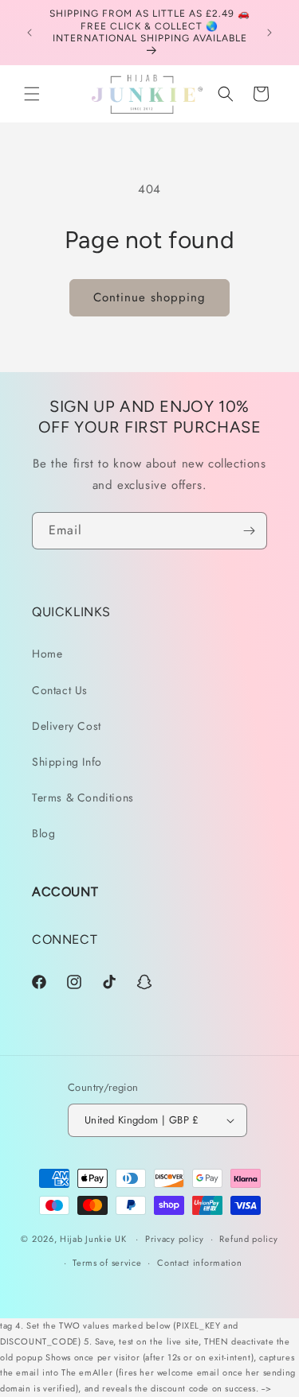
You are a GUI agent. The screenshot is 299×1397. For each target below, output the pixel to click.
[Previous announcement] (29, 32)
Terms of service (107, 1262)
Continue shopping (149, 297)
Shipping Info (67, 762)
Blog (43, 833)
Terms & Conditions (83, 797)
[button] (31, 93)
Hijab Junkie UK (93, 1238)
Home (47, 654)
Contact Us (60, 690)
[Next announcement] (269, 32)
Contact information (199, 1262)
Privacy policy (174, 1238)
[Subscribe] (248, 530)
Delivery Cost (66, 726)
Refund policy (248, 1238)
